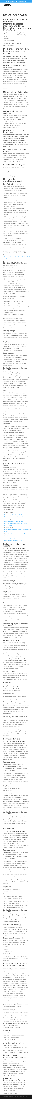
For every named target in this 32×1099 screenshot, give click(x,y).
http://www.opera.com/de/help (16, 534)
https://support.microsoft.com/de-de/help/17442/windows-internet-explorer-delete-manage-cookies (16, 523)
